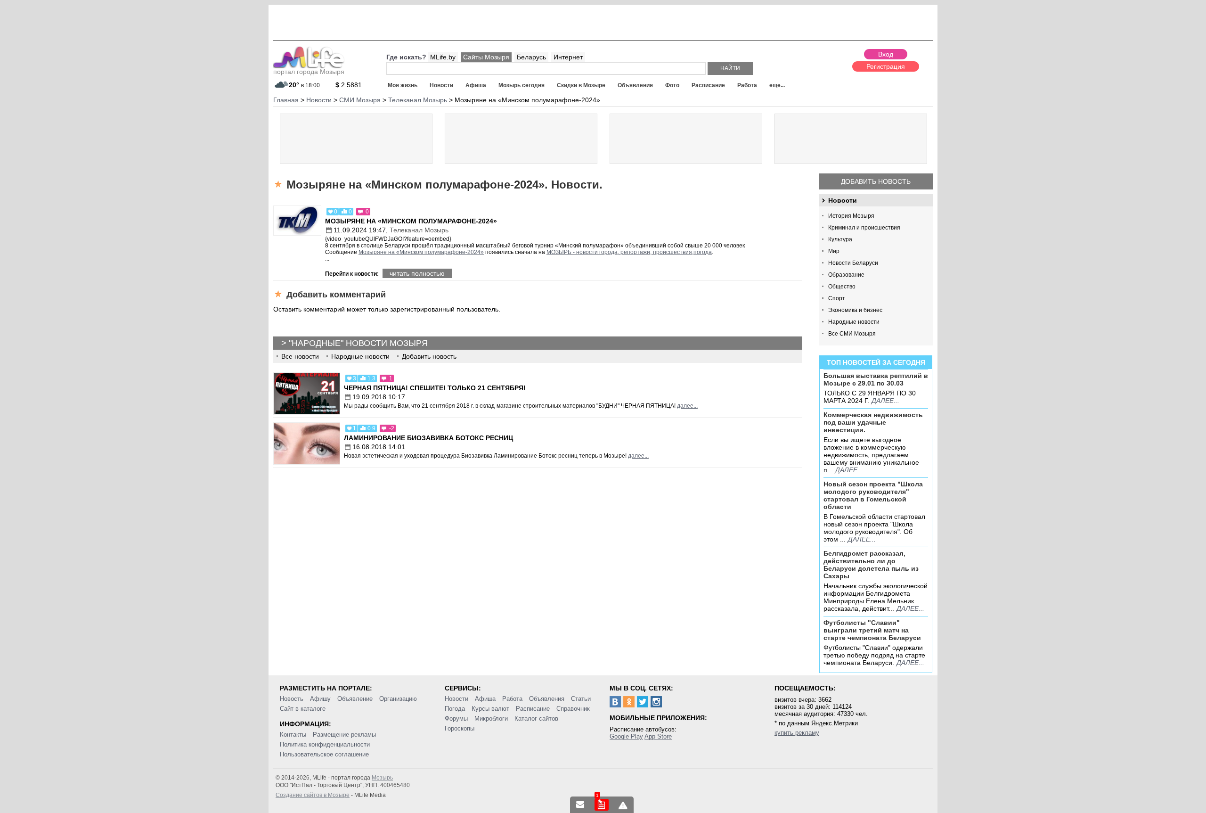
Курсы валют (490, 708)
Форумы (456, 718)
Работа (747, 85)
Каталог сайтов (536, 718)
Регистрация (885, 66)
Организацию (398, 698)
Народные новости (854, 322)
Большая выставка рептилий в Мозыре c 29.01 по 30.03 (875, 379)
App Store (658, 736)
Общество (842, 286)
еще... (777, 85)
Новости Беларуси (853, 263)
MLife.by (443, 57)
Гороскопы (459, 728)
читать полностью (417, 273)
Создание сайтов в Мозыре (313, 795)
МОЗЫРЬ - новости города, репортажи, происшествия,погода (629, 252)
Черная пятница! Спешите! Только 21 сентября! (435, 388)
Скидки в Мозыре (581, 85)
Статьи (581, 698)
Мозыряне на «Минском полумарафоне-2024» (411, 221)
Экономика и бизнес (855, 310)
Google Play (626, 736)
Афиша (475, 85)
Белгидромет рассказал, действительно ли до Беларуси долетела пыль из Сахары (871, 565)
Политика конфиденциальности (325, 744)
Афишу (320, 698)
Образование (846, 274)
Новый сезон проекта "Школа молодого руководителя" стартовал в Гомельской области (873, 495)
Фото (672, 85)
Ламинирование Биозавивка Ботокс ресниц (428, 438)
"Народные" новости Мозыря (358, 343)
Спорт (836, 298)
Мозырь (382, 777)
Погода (455, 708)
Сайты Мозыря (486, 57)
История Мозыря (851, 216)
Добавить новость (876, 181)
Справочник (573, 708)
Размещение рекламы (344, 734)
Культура (840, 239)
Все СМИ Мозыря (852, 333)
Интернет (568, 57)
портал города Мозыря (308, 71)
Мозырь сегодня (521, 85)
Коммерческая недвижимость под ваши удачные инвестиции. (873, 422)
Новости (441, 85)
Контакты (293, 734)
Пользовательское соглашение (324, 754)
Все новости (300, 356)
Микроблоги (491, 718)
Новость (291, 698)
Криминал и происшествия (864, 227)
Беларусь (531, 57)
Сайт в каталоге (303, 708)
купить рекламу (796, 732)
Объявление (355, 698)
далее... (885, 400)
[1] (602, 805)
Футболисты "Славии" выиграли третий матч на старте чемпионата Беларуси (872, 630)
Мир (833, 251)
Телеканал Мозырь (419, 230)
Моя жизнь (402, 85)
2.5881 (348, 85)
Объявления (635, 85)
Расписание (708, 85)
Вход (885, 54)
